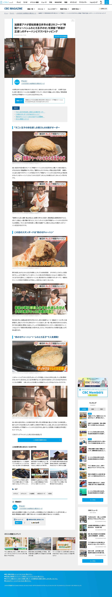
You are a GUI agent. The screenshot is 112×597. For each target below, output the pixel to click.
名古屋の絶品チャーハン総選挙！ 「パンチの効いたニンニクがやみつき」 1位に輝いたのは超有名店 (20, 463)
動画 (65, 2)
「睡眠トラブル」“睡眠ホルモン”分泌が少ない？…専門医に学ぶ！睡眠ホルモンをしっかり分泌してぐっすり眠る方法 (97, 418)
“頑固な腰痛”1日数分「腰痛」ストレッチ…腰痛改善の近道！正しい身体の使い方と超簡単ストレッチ (97, 450)
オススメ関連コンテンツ (22, 119)
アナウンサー (83, 2)
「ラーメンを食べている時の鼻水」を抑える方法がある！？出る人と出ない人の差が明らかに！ (63, 553)
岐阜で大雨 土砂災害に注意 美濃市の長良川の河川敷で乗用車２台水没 (96, 552)
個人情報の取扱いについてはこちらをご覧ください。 (19, 574)
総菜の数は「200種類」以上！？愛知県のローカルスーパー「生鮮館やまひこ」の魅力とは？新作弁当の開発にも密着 (39, 464)
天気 (50, 2)
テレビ (19, 2)
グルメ (16, 493)
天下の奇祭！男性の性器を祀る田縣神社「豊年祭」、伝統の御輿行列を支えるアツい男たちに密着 (58, 463)
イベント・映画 (34, 2)
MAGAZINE (58, 2)
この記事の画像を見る (40, 440)
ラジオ (25, 2)
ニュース (44, 2)
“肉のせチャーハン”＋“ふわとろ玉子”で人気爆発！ (30, 117)
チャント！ (12, 13)
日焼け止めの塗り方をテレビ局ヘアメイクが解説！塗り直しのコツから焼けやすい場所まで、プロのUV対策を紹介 (97, 444)
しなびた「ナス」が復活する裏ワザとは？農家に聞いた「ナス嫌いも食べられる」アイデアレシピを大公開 (20, 483)
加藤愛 (32, 493)
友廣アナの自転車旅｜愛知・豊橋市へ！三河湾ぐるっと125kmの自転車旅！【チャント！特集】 (97, 425)
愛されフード (41, 493)
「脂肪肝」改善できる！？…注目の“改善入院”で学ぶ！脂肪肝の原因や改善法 (96, 484)
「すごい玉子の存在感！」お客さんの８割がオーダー (30, 112)
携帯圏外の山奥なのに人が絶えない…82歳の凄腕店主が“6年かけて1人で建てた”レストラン (39, 482)
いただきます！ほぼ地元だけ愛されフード (26, 13)
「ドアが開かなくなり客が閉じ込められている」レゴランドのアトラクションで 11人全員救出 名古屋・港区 (97, 545)
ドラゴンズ (73, 2)
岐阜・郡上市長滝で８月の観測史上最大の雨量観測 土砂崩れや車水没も (96, 535)
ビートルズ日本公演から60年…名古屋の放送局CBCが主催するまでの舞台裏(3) (96, 433)
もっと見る (93, 500)
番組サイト (18, 522)
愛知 (50, 493)
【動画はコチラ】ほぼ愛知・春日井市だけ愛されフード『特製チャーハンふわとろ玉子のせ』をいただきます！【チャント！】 (44, 100)
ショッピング (93, 2)
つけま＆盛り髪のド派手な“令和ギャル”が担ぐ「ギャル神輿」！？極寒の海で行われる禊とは (58, 482)
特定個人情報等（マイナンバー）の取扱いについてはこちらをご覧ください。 (25, 576)
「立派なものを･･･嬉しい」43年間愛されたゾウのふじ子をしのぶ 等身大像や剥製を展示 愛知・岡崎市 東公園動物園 (97, 519)
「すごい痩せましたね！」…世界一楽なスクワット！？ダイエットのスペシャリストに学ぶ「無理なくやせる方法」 (15, 553)
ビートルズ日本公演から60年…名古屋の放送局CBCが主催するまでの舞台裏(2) (96, 493)
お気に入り (104, 8)
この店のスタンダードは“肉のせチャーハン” (28, 114)
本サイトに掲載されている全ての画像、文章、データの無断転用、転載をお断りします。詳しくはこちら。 (32, 578)
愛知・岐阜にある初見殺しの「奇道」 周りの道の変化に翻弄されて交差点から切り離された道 (39, 553)
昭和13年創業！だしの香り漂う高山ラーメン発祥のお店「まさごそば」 (96, 476)
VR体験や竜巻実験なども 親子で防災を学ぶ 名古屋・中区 (96, 526)
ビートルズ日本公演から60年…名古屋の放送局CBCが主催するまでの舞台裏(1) (96, 459)
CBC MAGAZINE (13, 8)
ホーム (6, 13)
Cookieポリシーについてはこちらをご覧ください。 (18, 581)
